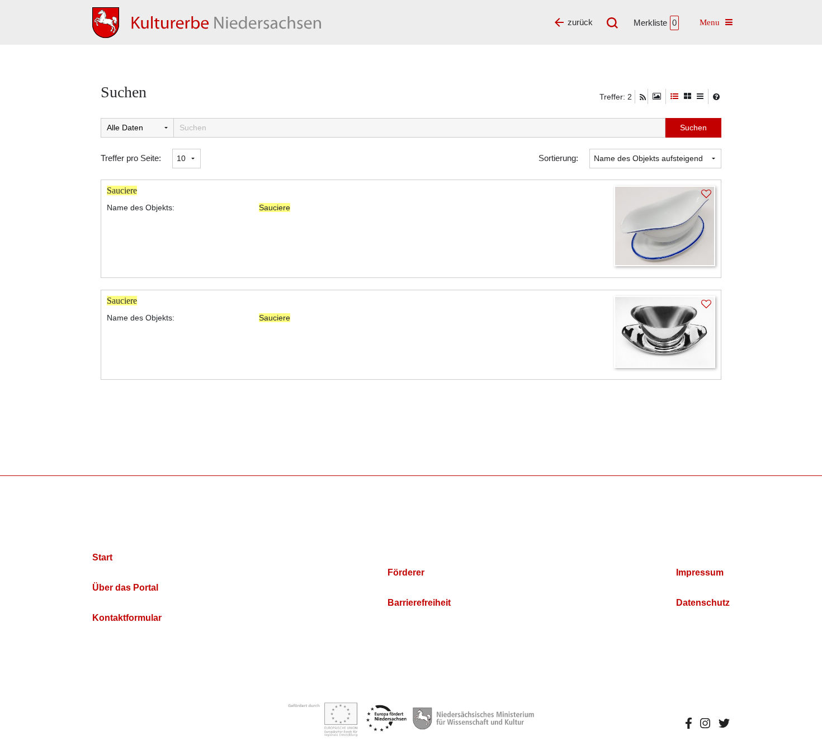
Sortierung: (558, 158)
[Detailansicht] (674, 96)
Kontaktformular (127, 618)
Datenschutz (703, 602)
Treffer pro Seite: (131, 158)
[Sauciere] (664, 225)
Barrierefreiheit (419, 602)
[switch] (657, 96)
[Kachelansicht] (687, 96)
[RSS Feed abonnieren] (643, 97)
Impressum (700, 572)
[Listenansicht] (700, 96)
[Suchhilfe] (716, 96)
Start (102, 557)
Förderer (406, 572)
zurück (580, 22)
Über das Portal (125, 587)
